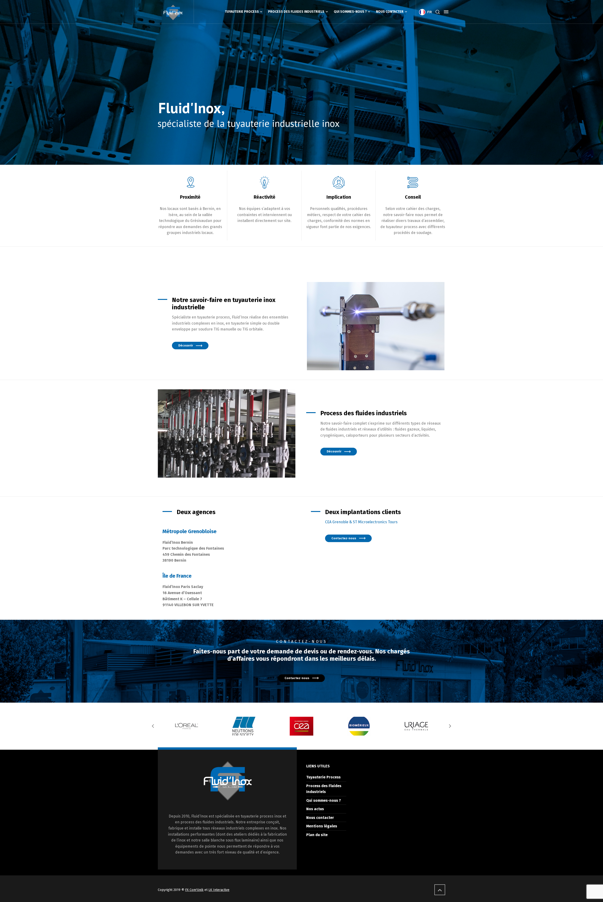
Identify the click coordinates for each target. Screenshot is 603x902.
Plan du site (317, 835)
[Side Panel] (445, 12)
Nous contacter (320, 817)
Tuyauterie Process (323, 777)
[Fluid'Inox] (173, 12)
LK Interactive (218, 890)
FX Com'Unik (194, 890)
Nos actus (315, 809)
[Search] (438, 12)
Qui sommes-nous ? (323, 800)
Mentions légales (321, 826)
